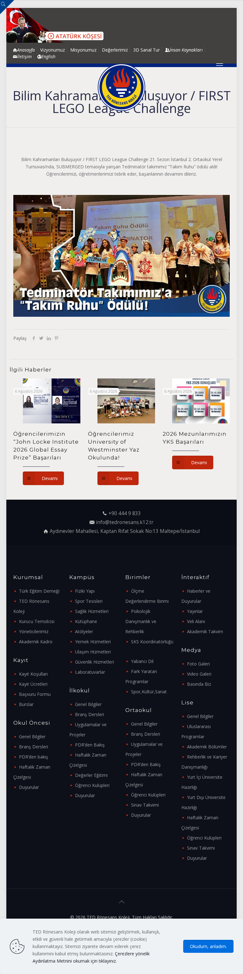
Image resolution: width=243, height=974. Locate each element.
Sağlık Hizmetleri (92, 611)
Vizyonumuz (52, 50)
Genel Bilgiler (32, 737)
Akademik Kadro (36, 642)
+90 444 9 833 (125, 513)
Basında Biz (199, 684)
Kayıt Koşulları (33, 674)
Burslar (26, 704)
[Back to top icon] (121, 901)
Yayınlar (195, 611)
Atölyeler (84, 631)
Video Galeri (199, 674)
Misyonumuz (83, 50)
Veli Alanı (196, 621)
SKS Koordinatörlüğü (152, 642)
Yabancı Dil (142, 661)
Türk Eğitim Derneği (39, 591)
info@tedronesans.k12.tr (124, 522)
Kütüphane (86, 621)
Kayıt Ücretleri (33, 684)
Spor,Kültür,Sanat (149, 692)
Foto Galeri (198, 664)
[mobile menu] (219, 65)
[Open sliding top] (7, 7)
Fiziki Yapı (85, 591)
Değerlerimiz (115, 50)
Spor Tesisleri (89, 601)
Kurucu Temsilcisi (36, 621)
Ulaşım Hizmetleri (93, 652)
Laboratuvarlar (90, 672)
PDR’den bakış (33, 757)
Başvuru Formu (35, 694)
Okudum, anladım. (208, 946)
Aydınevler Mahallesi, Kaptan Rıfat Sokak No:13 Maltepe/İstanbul (125, 531)
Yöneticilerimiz (33, 631)
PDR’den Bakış (90, 745)
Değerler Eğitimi (91, 775)
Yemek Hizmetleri (93, 642)
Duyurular (29, 787)
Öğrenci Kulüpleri (92, 785)
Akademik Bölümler (207, 747)
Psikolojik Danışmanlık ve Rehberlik (140, 621)
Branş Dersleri (33, 747)
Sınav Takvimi (145, 805)
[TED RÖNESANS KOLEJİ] (121, 87)
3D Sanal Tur (146, 50)
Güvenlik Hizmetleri (94, 662)
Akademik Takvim (205, 631)
